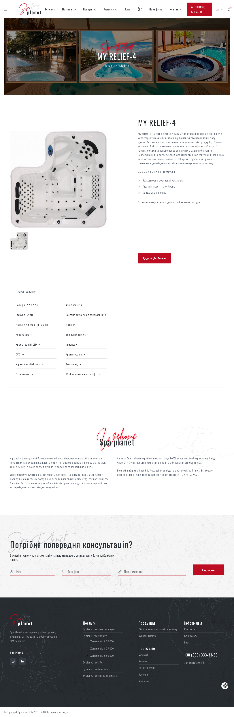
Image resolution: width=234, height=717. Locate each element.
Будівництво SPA (93, 662)
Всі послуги (190, 636)
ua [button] (217, 9)
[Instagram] (13, 661)
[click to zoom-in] (62, 179)
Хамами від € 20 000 (102, 641)
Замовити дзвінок (194, 663)
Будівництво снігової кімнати (100, 675)
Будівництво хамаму (95, 636)
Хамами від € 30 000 (102, 655)
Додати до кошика (155, 258)
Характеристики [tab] (27, 291)
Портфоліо (156, 9)
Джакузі (143, 654)
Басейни (143, 674)
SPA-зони (144, 681)
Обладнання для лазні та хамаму (158, 629)
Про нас (139, 9)
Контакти (176, 9)
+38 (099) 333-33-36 (198, 9)
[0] (228, 9)
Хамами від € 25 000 (102, 648)
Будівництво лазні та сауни (99, 629)
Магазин (67, 9)
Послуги (88, 9)
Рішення (109, 9)
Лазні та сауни (147, 668)
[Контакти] (225, 686)
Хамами (143, 661)
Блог (127, 9)
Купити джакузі (147, 636)
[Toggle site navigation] (7, 9)
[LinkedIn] (22, 661)
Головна (50, 9)
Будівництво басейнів (96, 669)
